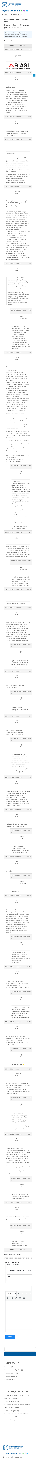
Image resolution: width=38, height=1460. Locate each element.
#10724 (29, 830)
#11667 (29, 1048)
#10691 (29, 716)
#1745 (29, 465)
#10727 (29, 875)
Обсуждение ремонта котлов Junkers (16, 1405)
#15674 (29, 1202)
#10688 (29, 644)
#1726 (29, 310)
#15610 (29, 1134)
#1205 (29, 139)
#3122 (29, 532)
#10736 (29, 991)
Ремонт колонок (10, 1373)
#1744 (29, 353)
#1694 (29, 187)
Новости (8, 1367)
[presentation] (11, 1293)
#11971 (29, 1097)
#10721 (29, 777)
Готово (10, 1337)
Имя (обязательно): (14, 1264)
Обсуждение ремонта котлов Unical (16, 1395)
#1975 (29, 49)
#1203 (29, 73)
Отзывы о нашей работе (13, 1370)
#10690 (29, 691)
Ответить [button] (19, 49)
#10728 (29, 896)
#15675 (29, 1225)
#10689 (29, 671)
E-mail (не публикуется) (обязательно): (21, 1270)
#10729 (29, 936)
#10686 (29, 589)
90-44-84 (11, 10)
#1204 (29, 117)
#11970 (29, 1069)
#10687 (29, 608)
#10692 (29, 738)
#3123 (29, 561)
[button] (11, 1293)
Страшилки (9, 1379)
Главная (7, 25)
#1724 (29, 263)
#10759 (29, 1022)
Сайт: (8, 1277)
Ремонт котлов (10, 1376)
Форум (15, 25)
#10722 (29, 810)
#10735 (29, 967)
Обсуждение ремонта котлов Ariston (16, 1414)
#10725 (29, 857)
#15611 (29, 1178)
